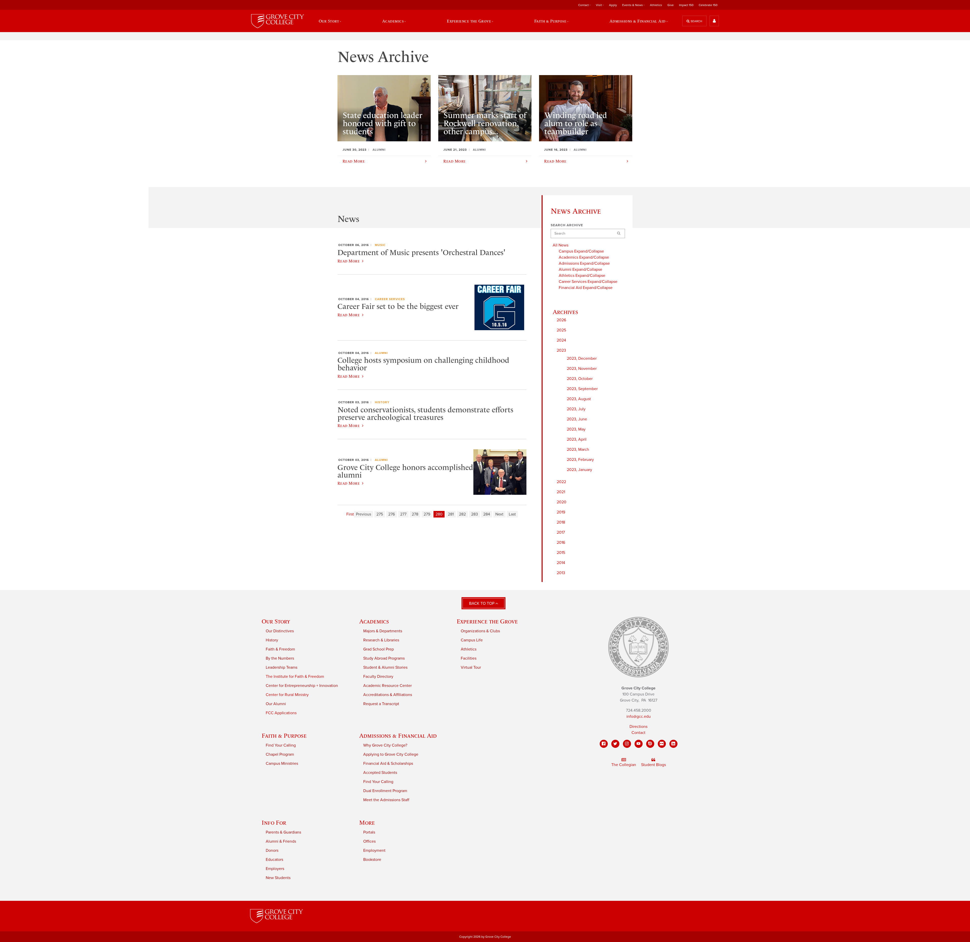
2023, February (580, 459)
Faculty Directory (378, 676)
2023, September (582, 388)
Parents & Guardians (283, 832)
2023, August (579, 398)
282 (462, 514)
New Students (278, 877)
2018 (561, 522)
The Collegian (623, 764)
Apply (613, 5)
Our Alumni (276, 703)
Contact (638, 732)
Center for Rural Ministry (287, 694)
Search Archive (567, 225)
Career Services (390, 299)
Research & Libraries (381, 640)
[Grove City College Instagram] (627, 744)
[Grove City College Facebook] (604, 744)
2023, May (576, 429)
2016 (561, 542)
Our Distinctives (280, 631)
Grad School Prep (378, 649)
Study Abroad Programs (384, 658)
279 (427, 514)
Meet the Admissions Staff (386, 799)
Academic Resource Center (387, 685)
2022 (561, 481)
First (350, 514)
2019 (561, 512)
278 (415, 514)
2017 (561, 532)
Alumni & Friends (281, 841)
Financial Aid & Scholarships (388, 763)
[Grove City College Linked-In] (673, 744)
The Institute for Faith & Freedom (295, 676)
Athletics (656, 5)
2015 (561, 552)
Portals (369, 832)
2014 (561, 562)
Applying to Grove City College (390, 754)
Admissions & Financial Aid (398, 735)
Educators (274, 859)
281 (451, 514)
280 (439, 514)
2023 (561, 350)
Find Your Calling (281, 745)
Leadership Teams (281, 667)
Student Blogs (653, 764)
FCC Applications (281, 712)
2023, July (576, 409)
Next (499, 514)
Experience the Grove (487, 621)
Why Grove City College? (385, 745)
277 (403, 514)
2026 (561, 320)
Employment (374, 850)
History (382, 402)
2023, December (582, 358)
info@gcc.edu (638, 716)
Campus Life (472, 640)
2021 (561, 492)
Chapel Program (280, 754)
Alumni (381, 353)
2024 (561, 340)
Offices (369, 841)
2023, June (577, 419)
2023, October (580, 378)
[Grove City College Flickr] (662, 744)
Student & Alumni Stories (385, 667)
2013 (561, 572)
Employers (275, 868)
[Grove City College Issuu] (650, 744)
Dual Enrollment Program (385, 790)
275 (379, 514)
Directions (638, 726)
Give (670, 5)
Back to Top (482, 603)
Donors (272, 850)
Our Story (276, 621)
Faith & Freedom (280, 649)
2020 (561, 502)
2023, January (579, 469)
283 (474, 514)
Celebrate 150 (708, 5)
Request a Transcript (381, 703)
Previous (363, 514)
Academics (374, 621)
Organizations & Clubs (480, 631)
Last (512, 514)
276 (391, 514)
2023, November (582, 368)
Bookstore (372, 859)
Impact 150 (686, 5)
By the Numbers (280, 658)
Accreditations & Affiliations (387, 694)
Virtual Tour (471, 667)
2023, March (578, 449)
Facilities (468, 658)
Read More (348, 261)
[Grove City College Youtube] (639, 744)
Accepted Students (380, 772)
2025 (561, 330)
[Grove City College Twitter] (615, 744)
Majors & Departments (382, 631)
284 (486, 514)
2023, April (577, 439)
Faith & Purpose (284, 735)
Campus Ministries (282, 763)
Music (380, 245)
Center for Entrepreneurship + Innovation (302, 685)
